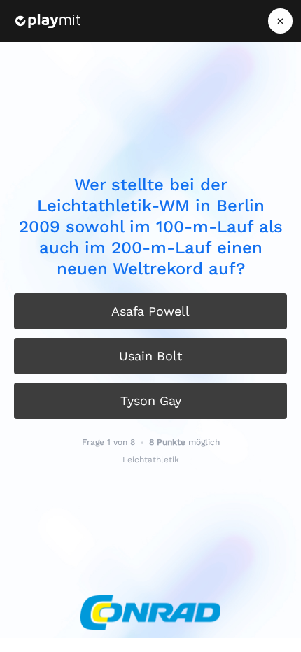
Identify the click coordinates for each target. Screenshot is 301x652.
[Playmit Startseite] (48, 21)
